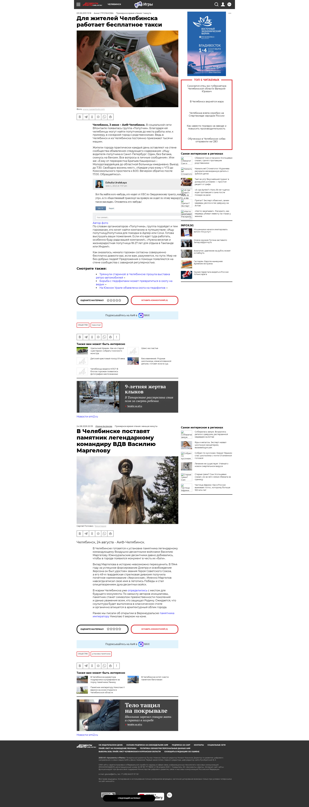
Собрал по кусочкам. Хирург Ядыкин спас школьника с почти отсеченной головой (213, 455)
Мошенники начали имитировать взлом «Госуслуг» (211, 230)
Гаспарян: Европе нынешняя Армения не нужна (208, 262)
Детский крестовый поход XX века (107, 358)
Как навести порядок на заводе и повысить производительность (206, 127)
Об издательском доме (111, 745)
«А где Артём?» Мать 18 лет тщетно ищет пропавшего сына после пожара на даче (212, 192)
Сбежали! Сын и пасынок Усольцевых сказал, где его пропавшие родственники (213, 160)
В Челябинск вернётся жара (207, 101)
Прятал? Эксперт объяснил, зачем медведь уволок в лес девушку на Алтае (212, 203)
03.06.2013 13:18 (84, 13)
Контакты (199, 745)
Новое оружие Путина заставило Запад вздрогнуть (210, 241)
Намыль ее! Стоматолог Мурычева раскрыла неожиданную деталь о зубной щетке (212, 171)
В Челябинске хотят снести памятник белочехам (155, 678)
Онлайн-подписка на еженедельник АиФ (147, 745)
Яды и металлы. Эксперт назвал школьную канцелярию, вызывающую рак (210, 445)
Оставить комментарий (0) (154, 300)
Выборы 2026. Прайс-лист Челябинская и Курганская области (130, 752)
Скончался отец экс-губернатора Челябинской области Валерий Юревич (206, 89)
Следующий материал (129, 798)
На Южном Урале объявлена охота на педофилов (132, 287)
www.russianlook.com (94, 109)
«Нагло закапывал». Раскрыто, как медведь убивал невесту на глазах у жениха (213, 213)
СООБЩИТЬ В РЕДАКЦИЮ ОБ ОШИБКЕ (181, 752)
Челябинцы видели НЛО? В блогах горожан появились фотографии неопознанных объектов (97, 373)
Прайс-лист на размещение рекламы (117, 748)
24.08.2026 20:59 (85, 426)
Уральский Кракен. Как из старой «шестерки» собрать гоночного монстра (107, 351)
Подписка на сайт (181, 745)
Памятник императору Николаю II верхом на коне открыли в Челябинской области (107, 690)
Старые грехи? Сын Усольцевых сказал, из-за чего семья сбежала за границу (213, 477)
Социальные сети (216, 745)
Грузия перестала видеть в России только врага (211, 273)
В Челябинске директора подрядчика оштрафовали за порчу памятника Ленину (105, 679)
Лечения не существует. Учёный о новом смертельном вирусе (211, 464)
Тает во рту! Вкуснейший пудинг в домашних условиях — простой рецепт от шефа (212, 182)
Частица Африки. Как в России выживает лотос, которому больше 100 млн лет (212, 487)
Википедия (100, 526)
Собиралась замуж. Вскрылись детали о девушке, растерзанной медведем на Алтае (211, 434)
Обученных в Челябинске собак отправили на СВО (206, 140)
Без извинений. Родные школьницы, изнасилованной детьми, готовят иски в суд (156, 361)
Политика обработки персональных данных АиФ (165, 748)
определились (138, 590)
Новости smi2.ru (87, 416)
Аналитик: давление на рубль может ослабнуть (212, 252)
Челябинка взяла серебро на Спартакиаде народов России (207, 114)
